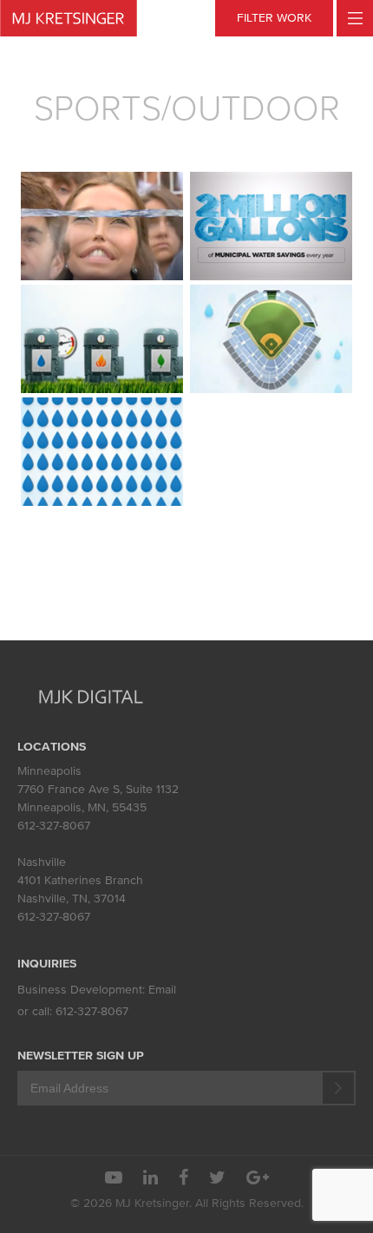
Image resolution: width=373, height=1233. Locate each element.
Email (162, 989)
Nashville (41, 862)
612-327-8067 (53, 825)
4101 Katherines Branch (80, 880)
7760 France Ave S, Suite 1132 (98, 789)
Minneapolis (49, 770)
